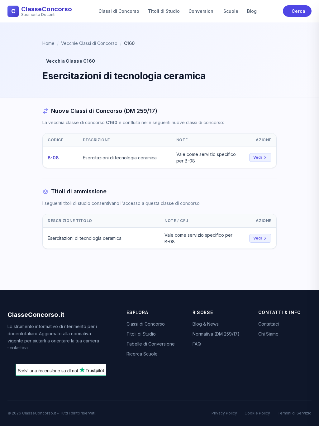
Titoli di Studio (164, 11)
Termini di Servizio (295, 413)
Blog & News (206, 324)
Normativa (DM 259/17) (216, 333)
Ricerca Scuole (142, 353)
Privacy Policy (224, 413)
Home (48, 43)
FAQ (197, 343)
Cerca (298, 11)
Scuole (230, 11)
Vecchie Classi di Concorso (89, 43)
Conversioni (201, 11)
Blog (252, 11)
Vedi (257, 157)
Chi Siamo (268, 333)
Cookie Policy (257, 413)
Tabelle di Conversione (150, 343)
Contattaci (268, 324)
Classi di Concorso (118, 11)
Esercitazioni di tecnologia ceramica (120, 157)
